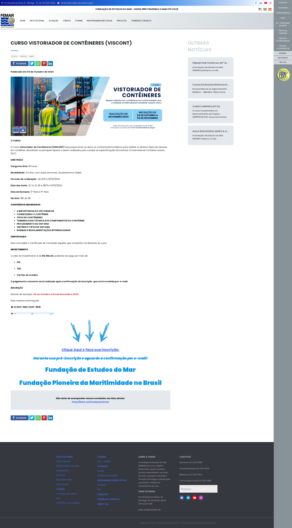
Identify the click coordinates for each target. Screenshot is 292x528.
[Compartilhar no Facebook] (20, 63)
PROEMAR (101, 485)
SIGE (58, 498)
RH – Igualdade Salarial (283, 24)
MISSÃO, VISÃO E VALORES (67, 466)
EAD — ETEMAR (104, 461)
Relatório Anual (64, 479)
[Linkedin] (188, 497)
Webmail (283, 53)
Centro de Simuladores (68, 503)
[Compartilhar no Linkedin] (50, 63)
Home (22, 20)
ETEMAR (78, 20)
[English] (260, 9)
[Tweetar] (32, 63)
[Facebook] (181, 497)
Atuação (53, 20)
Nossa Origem (63, 461)
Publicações (62, 484)
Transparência (283, 13)
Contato (283, 2)
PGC (99, 489)
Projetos (122, 20)
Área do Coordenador (283, 39)
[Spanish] (270, 9)
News (31, 56)
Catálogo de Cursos (66, 493)
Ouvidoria (283, 8)
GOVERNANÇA (62, 470)
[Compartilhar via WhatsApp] (38, 63)
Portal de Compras (282, 31)
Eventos (23, 56)
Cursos (67, 20)
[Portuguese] (265, 9)
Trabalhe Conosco (141, 20)
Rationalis (283, 58)
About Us (102, 504)
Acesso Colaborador (282, 47)
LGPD (283, 18)
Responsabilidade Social (99, 20)
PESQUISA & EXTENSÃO (107, 475)
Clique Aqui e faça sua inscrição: (90, 349)
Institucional (37, 20)
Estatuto (61, 475)
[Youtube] (194, 497)
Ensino (14, 56)
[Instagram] (201, 497)
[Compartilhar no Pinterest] (44, 63)
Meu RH (283, 62)
